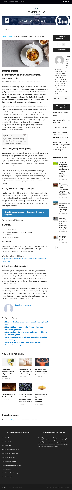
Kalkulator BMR (6, 442)
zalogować (13, 420)
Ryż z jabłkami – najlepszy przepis (15, 141)
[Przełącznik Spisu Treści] (24, 136)
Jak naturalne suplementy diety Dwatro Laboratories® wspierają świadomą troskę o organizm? (64, 189)
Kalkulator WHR (6, 469)
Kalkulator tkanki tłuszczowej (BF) (11, 465)
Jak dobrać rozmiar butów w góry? (64, 238)
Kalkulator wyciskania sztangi (10, 473)
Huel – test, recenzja (60, 127)
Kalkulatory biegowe (8, 477)
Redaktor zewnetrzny (10, 81)
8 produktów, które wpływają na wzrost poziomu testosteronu (41, 371)
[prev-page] (54, 247)
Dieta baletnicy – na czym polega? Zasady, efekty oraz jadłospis (25, 371)
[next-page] (57, 247)
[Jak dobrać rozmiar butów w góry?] (55, 237)
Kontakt (23, 1)
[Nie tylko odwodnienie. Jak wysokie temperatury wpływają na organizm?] (55, 202)
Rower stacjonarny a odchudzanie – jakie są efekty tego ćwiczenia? (61, 134)
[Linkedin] (55, 99)
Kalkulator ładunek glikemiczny (10, 449)
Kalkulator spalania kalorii (9, 461)
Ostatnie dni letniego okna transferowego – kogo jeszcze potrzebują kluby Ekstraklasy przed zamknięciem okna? (64, 170)
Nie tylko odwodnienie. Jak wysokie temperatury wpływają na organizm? (64, 206)
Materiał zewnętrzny (34, 81)
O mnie (5, 1)
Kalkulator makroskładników (10, 453)
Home (4, 36)
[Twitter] (69, 1)
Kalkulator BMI (6, 438)
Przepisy (6, 71)
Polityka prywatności (14, 1)
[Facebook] (63, 1)
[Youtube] (66, 1)
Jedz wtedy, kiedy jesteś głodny (14, 139)
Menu (7, 30)
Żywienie (9, 36)
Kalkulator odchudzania (8, 457)
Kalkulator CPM (6, 445)
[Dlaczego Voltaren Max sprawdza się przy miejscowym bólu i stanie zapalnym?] (55, 219)
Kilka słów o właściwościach (13, 143)
